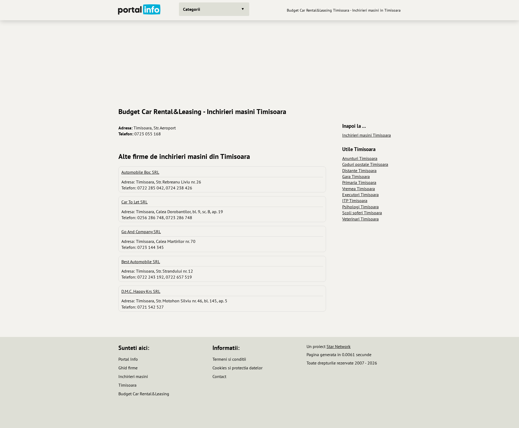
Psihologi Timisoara (360, 206)
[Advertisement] (259, 62)
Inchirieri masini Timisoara (366, 135)
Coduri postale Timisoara (365, 164)
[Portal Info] (139, 10)
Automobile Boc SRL (140, 172)
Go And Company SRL (141, 231)
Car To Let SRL (134, 202)
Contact (219, 376)
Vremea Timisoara (358, 188)
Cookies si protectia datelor (237, 367)
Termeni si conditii (229, 359)
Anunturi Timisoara (359, 158)
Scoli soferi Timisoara (362, 212)
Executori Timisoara (360, 194)
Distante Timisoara (359, 170)
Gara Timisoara (356, 176)
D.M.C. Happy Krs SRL (140, 291)
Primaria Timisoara (359, 182)
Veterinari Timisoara (360, 219)
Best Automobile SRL (140, 261)
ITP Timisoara (354, 200)
